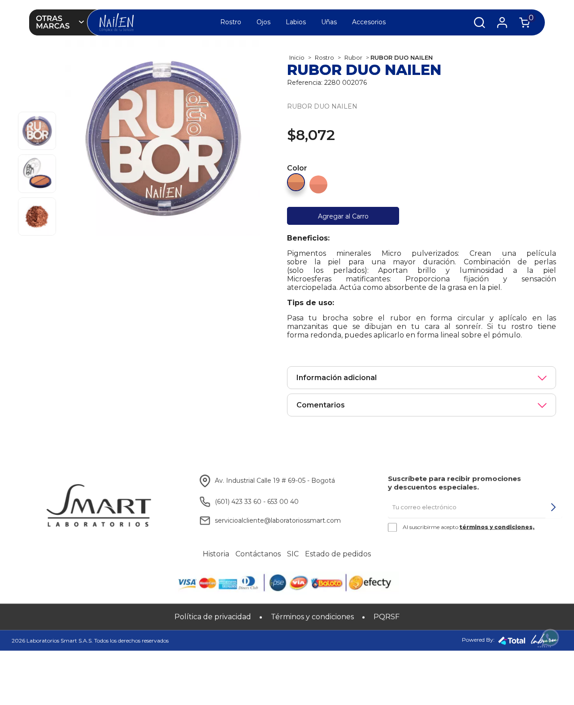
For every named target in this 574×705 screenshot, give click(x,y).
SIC (293, 554)
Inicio (296, 57)
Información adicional (336, 377)
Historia (216, 554)
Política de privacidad (212, 617)
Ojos (263, 22)
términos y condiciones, (497, 526)
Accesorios (369, 22)
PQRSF (387, 617)
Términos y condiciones (312, 617)
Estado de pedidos (338, 554)
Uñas (329, 22)
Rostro (230, 22)
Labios (296, 22)
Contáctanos (258, 554)
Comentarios (320, 405)
